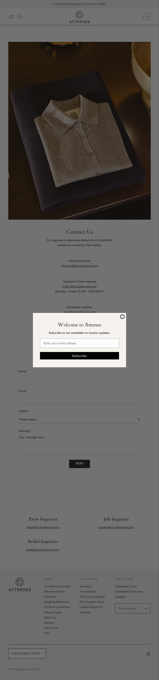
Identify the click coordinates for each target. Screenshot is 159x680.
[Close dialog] (122, 317)
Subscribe (79, 356)
